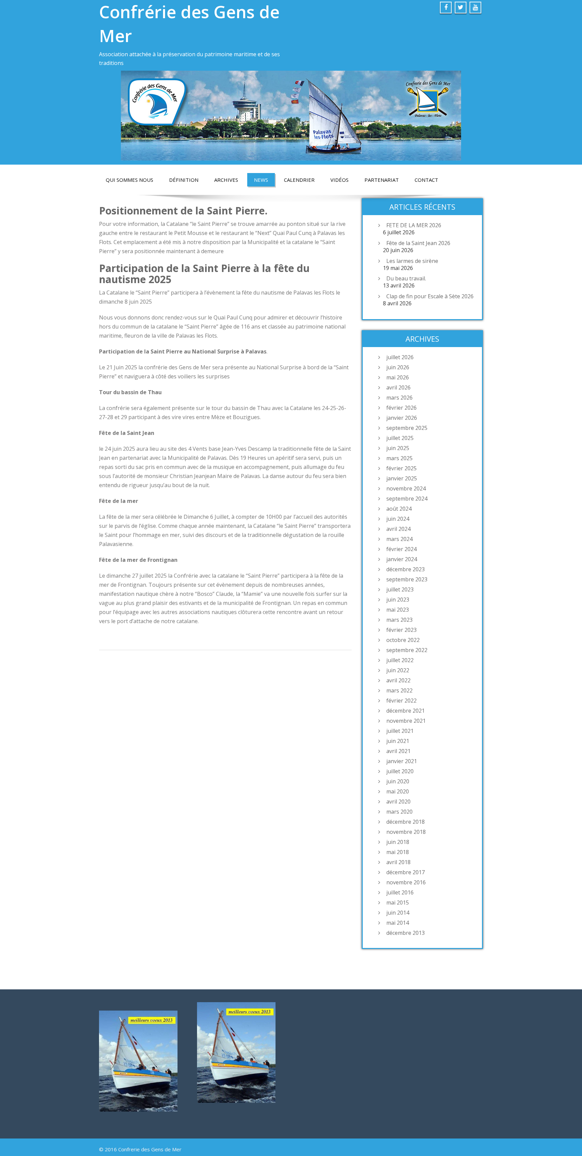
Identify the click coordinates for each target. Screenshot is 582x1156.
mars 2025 (399, 458)
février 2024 (401, 549)
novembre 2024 (406, 488)
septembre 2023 (406, 579)
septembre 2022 (406, 650)
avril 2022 (398, 680)
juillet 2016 (400, 892)
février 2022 (401, 700)
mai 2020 (397, 791)
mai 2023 (397, 609)
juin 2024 (397, 518)
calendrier (299, 179)
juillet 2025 (400, 438)
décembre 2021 (405, 710)
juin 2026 (397, 367)
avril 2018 (398, 862)
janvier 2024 (401, 559)
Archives (226, 179)
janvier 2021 (401, 761)
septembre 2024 (406, 498)
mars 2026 (399, 397)
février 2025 (401, 468)
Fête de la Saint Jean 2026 (418, 243)
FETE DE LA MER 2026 (413, 225)
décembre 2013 (405, 932)
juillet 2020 (400, 771)
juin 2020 (397, 781)
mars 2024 (399, 539)
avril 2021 (398, 751)
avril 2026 (398, 387)
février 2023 (401, 629)
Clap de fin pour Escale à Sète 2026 (430, 296)
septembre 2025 (406, 427)
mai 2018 (397, 852)
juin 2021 (397, 741)
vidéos (339, 179)
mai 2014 (397, 922)
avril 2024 (398, 528)
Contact (426, 179)
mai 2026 (397, 377)
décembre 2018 (405, 821)
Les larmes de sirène (412, 261)
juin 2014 (397, 912)
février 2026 (401, 407)
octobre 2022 (403, 640)
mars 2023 (399, 619)
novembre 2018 (406, 831)
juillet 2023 (400, 589)
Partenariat (381, 179)
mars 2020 (399, 811)
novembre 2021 (406, 720)
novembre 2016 (406, 882)
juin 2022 (397, 670)
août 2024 (399, 508)
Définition (183, 179)
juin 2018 (397, 842)
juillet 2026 (400, 357)
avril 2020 (398, 801)
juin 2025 (397, 448)
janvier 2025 (401, 478)
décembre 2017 (405, 872)
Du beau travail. (406, 278)
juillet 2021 (400, 730)
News (261, 179)
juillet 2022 (400, 660)
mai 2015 (397, 902)
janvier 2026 (401, 417)
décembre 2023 (405, 569)
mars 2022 (399, 690)
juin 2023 (397, 599)
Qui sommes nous (129, 179)
